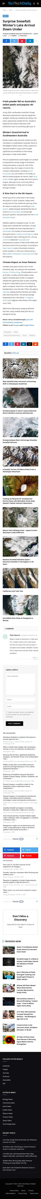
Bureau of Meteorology (11, 272)
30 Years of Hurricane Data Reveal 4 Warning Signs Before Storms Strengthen (26, 1040)
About (23, 1190)
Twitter (5, 1069)
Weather (32, 335)
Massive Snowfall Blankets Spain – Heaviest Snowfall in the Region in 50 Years (18, 561)
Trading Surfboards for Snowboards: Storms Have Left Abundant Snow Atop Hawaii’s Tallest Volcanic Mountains (19, 501)
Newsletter (7, 1080)
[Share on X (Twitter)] (14, 41)
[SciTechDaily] (19, 3)
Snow (25, 335)
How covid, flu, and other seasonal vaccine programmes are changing (16, 865)
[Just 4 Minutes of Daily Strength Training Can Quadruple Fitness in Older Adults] (9, 975)
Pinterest (6, 1076)
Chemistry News (9, 1103)
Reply (35, 658)
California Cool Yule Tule (13, 591)
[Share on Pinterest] (22, 41)
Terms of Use (34, 1193)
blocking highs (14, 212)
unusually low (23, 240)
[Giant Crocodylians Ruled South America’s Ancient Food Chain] (9, 950)
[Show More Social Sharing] (36, 41)
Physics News (8, 1113)
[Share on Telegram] (30, 41)
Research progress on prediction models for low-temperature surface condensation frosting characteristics (18, 786)
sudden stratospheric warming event (20, 254)
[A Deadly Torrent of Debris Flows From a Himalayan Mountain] (20, 456)
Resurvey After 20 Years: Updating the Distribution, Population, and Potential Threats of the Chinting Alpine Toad (20, 757)
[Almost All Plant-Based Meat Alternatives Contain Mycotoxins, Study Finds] (9, 988)
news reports (8, 248)
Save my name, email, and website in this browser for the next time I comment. (20, 714)
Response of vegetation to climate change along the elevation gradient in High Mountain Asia (19, 881)
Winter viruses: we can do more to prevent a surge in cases (20, 891)
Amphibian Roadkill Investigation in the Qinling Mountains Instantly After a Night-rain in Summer (18, 809)
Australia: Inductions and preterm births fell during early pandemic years (20, 873)
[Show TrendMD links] (37, 839)
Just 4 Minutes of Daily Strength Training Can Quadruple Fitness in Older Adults (26, 975)
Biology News (8, 1099)
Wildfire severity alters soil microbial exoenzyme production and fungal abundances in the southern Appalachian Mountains (19, 767)
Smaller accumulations (24, 234)
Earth (6, 16)
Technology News (9, 1124)
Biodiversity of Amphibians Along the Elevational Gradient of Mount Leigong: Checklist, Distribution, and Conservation (20, 776)
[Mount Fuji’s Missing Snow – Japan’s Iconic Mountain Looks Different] (20, 517)
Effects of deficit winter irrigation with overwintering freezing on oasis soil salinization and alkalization (19, 748)
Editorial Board (10, 1193)
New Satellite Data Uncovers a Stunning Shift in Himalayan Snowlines (19, 382)
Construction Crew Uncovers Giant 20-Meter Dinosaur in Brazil (27, 1027)
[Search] (38, 3)
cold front (6, 240)
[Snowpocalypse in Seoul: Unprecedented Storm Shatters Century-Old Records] (20, 398)
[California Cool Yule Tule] (20, 578)
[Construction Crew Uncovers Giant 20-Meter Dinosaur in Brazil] (9, 1028)
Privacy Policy (22, 1193)
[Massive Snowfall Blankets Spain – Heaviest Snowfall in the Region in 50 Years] (20, 546)
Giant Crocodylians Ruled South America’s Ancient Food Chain (27, 949)
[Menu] (4, 4)
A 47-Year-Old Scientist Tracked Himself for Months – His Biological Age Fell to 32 (26, 1015)
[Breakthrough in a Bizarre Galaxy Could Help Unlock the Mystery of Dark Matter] (9, 962)
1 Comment (13, 35)
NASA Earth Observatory (12, 335)
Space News (7, 1120)
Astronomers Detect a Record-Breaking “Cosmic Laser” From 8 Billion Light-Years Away (27, 1002)
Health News (7, 1110)
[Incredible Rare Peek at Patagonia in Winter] (20, 605)
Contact (30, 1190)
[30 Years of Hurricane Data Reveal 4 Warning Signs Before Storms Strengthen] (9, 1040)
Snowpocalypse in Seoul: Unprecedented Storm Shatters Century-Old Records (19, 412)
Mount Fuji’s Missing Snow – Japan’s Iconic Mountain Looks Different (20, 531)
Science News (8, 1117)
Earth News (7, 1106)
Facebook (6, 1066)
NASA (16, 332)
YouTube (6, 1073)
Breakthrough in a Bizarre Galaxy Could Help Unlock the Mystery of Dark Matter (27, 962)
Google (16, 325)
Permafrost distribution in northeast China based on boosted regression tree (19, 738)
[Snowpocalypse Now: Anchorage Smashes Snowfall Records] (20, 427)
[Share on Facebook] (6, 41)
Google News (28, 325)
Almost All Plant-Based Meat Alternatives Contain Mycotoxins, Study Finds (26, 989)
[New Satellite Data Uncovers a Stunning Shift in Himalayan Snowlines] (20, 368)
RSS (4, 1083)
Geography (7, 332)
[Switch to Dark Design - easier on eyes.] (34, 4)
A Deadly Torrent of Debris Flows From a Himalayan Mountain (19, 470)
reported (6, 292)
